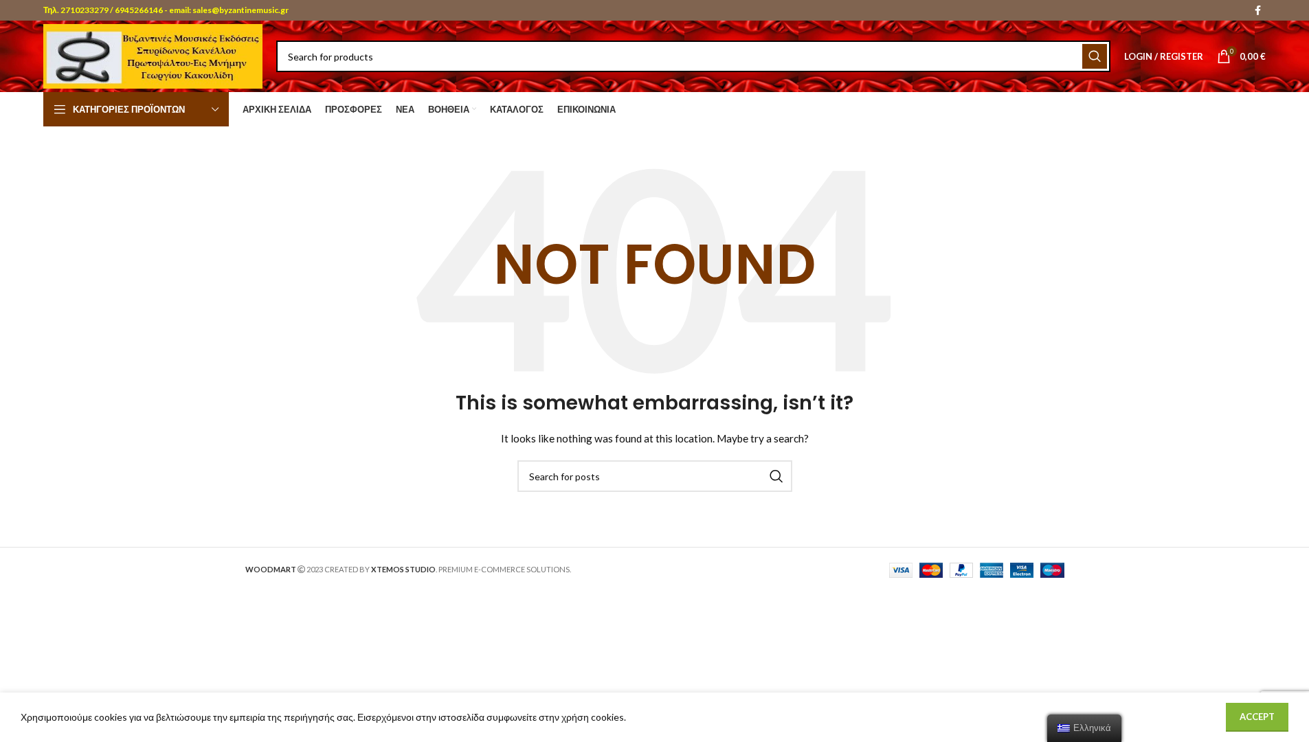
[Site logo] (152, 55)
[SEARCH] (1094, 56)
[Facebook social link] (1257, 10)
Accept (1257, 716)
